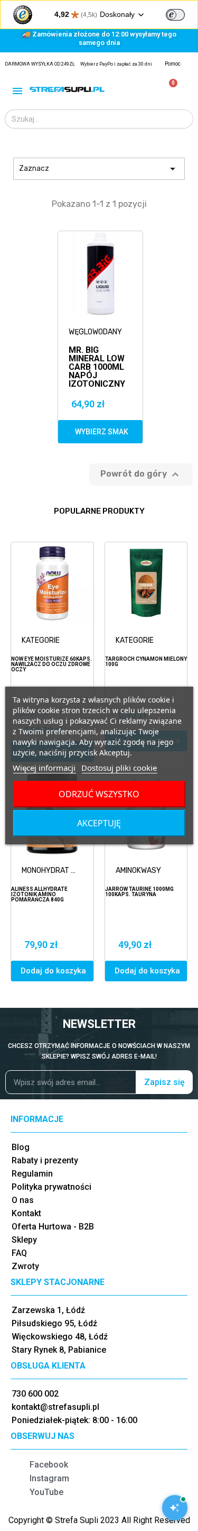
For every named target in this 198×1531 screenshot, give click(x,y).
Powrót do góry (141, 474)
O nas (23, 1200)
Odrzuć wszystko (99, 794)
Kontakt (26, 1213)
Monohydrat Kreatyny (55, 870)
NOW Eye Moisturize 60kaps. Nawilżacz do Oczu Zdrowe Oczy (51, 664)
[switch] (175, 15)
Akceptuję (99, 823)
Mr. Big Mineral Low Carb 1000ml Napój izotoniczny (97, 354)
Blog (21, 1147)
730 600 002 (35, 1394)
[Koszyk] (168, 89)
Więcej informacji (44, 767)
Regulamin (32, 1174)
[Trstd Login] (181, 14)
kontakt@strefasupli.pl (55, 1407)
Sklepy (24, 1240)
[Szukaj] (183, 119)
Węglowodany (95, 331)
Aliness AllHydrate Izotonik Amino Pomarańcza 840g (39, 894)
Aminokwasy (138, 870)
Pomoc (173, 64)
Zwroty (25, 1266)
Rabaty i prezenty (45, 1160)
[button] (100, 431)
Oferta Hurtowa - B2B (53, 1227)
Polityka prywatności (51, 1187)
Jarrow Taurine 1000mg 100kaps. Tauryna (139, 891)
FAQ (19, 1253)
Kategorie (41, 640)
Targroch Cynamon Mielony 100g (146, 661)
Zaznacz (99, 168)
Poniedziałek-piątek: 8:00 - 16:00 (74, 1420)
